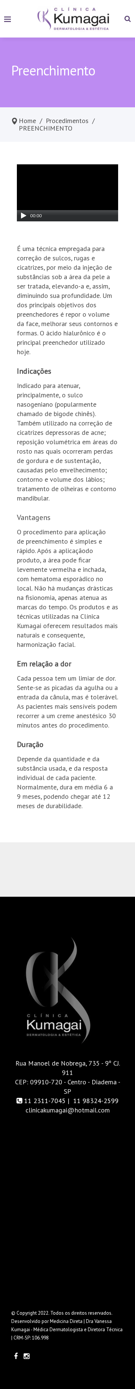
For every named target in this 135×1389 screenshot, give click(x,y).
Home (27, 120)
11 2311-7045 (45, 1100)
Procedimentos (67, 120)
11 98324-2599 (94, 1100)
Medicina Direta (66, 1321)
